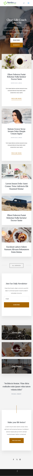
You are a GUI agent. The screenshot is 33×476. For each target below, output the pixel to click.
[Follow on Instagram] (20, 459)
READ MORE (16, 40)
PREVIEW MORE (16, 440)
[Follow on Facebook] (13, 459)
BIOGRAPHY (16, 45)
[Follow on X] (17, 459)
